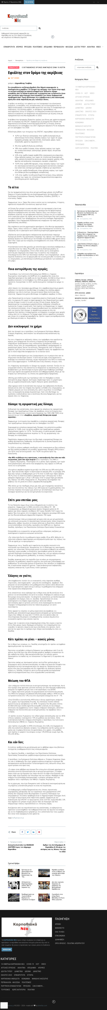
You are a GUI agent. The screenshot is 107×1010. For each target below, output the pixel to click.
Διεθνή (89, 108)
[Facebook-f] (52, 36)
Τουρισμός (79, 144)
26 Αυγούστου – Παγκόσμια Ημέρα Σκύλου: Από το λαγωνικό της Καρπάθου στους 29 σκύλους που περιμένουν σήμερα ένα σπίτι (87, 235)
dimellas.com (42, 1006)
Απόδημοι (89, 100)
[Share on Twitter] (28, 832)
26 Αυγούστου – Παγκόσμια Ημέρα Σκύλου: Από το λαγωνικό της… (27, 884)
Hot (86, 93)
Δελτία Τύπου (89, 104)
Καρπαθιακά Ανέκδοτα (84, 119)
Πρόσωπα (79, 141)
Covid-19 (79, 93)
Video (92, 93)
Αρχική (10, 60)
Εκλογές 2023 (90, 111)
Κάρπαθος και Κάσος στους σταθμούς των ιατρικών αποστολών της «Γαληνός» (58, 872)
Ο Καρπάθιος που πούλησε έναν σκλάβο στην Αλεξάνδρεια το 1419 (87, 254)
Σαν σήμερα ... (90, 141)
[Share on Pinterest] (39, 832)
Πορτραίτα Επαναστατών (85, 137)
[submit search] (39, 28)
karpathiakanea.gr (8, 1006)
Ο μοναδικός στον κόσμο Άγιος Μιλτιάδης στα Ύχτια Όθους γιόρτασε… (58, 896)
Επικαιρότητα (19, 60)
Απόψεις (78, 104)
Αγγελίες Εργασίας (82, 97)
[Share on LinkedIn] (33, 832)
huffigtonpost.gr (18, 818)
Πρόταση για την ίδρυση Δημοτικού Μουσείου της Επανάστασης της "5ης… (27, 873)
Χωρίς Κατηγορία (82, 148)
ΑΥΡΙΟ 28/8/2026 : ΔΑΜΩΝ (82, 293)
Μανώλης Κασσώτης (83, 126)
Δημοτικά (79, 108)
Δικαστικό (79, 111)
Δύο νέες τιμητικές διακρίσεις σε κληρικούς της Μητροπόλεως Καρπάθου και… (58, 885)
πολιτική (94, 148)
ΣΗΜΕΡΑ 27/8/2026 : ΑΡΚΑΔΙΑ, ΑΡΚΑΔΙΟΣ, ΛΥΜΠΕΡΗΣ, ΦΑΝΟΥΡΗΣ (85, 281)
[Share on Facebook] (22, 832)
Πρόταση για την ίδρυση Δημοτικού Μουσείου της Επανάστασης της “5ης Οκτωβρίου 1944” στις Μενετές (88, 213)
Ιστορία (91, 115)
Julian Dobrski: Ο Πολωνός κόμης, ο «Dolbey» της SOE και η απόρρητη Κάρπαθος (88, 245)
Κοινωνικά (79, 122)
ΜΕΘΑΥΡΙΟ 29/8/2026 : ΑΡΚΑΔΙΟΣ (85, 298)
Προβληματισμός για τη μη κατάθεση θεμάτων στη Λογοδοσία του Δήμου (28, 896)
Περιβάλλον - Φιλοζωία (84, 130)
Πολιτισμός (80, 133)
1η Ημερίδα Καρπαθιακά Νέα (85, 88)
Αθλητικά (79, 100)
